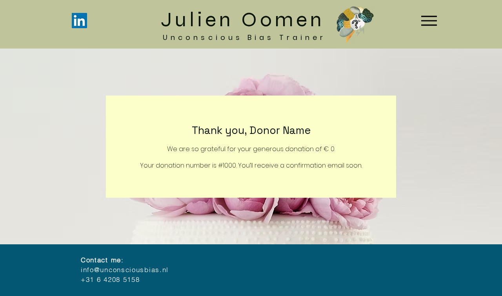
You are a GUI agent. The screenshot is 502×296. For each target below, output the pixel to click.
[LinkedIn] (79, 20)
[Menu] (431, 20)
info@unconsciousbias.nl (125, 269)
